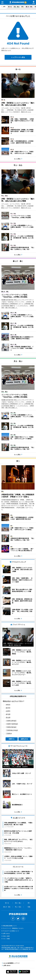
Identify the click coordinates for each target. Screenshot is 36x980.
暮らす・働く (29, 6)
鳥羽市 (8, 708)
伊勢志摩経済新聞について (10, 925)
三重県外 (9, 733)
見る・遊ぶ (16, 6)
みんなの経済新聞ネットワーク (18, 956)
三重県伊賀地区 (11, 727)
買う (23, 6)
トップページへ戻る (18, 57)
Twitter (18, 918)
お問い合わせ (6, 933)
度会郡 (8, 717)
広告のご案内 (6, 936)
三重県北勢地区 (11, 721)
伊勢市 (8, 705)
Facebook (13, 918)
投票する (11, 739)
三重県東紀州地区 (12, 730)
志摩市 (8, 711)
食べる (10, 6)
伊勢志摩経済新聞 (16, 2)
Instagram (23, 918)
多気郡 (8, 714)
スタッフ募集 (6, 938)
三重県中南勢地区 (12, 724)
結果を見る (24, 739)
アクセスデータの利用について (11, 931)
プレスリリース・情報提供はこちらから (13, 928)
